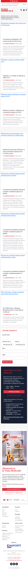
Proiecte (17, 507)
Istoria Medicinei (18, 520)
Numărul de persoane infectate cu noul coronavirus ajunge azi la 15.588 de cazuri (14, 151)
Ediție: (4, 355)
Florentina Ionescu (9, 43)
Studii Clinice (18, 518)
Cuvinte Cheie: (6, 335)
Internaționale (5, 516)
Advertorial (4, 536)
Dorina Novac (7, 314)
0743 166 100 (17, 557)
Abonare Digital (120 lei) (14, 489)
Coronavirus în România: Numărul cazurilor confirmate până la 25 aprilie (14, 191)
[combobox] (14, 351)
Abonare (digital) (14, 391)
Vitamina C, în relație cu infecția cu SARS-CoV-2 (14, 77)
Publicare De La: (6, 341)
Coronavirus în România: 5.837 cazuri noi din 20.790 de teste (12, 40)
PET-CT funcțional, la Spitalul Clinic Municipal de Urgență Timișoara (10, 3)
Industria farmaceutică (7, 533)
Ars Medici (17, 517)
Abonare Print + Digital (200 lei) (15, 492)
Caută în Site (8, 362)
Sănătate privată (6, 534)
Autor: (3, 348)
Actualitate (5, 507)
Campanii (17, 511)
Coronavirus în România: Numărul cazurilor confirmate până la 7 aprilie (14, 273)
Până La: (17, 341)
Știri (3, 511)
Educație (17, 514)
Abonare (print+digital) (14, 395)
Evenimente (5, 523)
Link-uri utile (18, 523)
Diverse (4, 527)
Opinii (3, 509)
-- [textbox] (3, 351)
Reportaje (4, 513)
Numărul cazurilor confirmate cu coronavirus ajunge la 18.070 (13, 111)
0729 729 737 (16, 558)
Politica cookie (18, 532)
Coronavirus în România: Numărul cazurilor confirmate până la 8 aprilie (14, 231)
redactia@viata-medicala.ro (15, 560)
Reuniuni (4, 526)
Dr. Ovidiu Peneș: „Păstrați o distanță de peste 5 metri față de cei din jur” (13, 310)
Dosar (16, 509)
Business (4, 530)
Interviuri (4, 514)
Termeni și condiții (19, 526)
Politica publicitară (19, 530)
